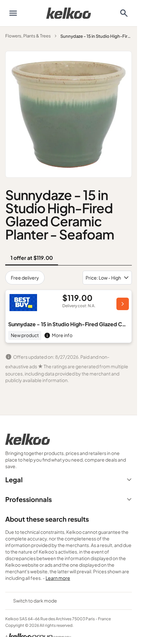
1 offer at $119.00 (31, 257)
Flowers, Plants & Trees (28, 35)
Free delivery (25, 278)
